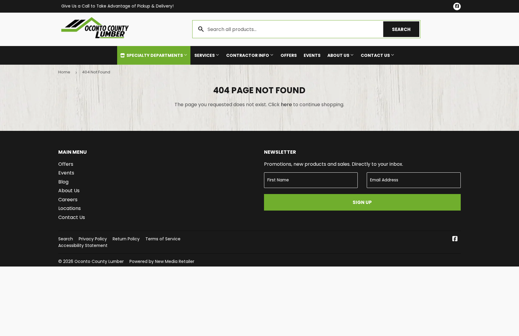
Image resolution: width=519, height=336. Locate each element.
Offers (289, 55)
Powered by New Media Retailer (161, 261)
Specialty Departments (155, 55)
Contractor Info (248, 55)
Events (312, 55)
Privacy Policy (93, 239)
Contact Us (376, 55)
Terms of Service (163, 239)
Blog (63, 181)
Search (405, 29)
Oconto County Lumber (99, 261)
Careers (67, 199)
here (286, 104)
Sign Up (362, 202)
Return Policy (126, 239)
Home (64, 72)
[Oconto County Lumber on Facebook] (455, 239)
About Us (338, 55)
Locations (69, 208)
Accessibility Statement (83, 245)
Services (205, 55)
